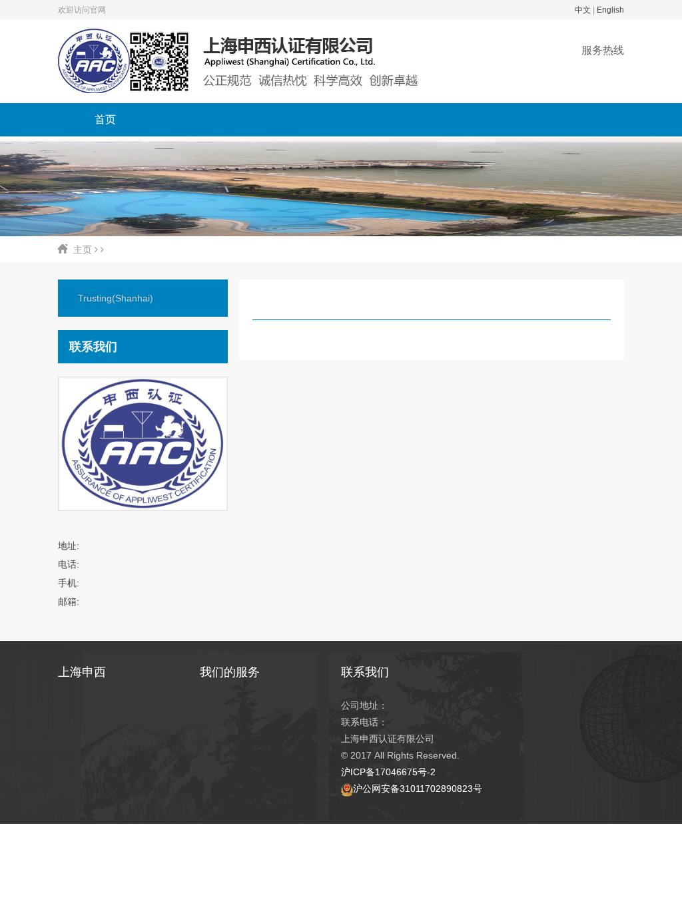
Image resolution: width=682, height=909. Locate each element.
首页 (105, 119)
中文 (583, 10)
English (610, 10)
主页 (82, 249)
